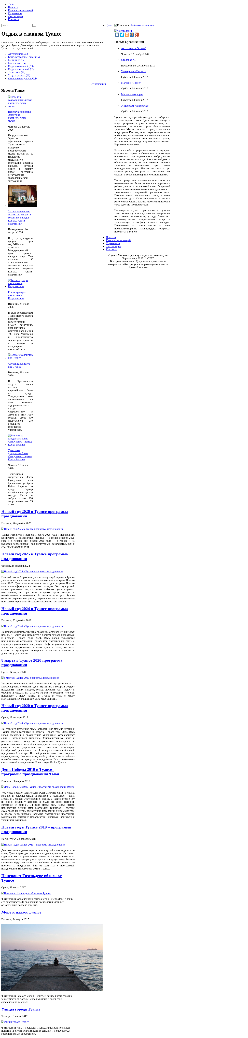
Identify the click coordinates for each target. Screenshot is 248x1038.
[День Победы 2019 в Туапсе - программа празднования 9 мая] (37, 786)
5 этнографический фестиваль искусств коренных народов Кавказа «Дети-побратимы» (19, 217)
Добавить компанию (142, 25)
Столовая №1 (128, 59)
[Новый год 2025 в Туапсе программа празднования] (32, 571)
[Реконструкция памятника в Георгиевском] (20, 286)
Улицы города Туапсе (20, 1009)
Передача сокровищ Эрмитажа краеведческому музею (19, 116)
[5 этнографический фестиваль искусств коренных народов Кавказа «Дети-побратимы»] (22, 205)
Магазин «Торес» (131, 82)
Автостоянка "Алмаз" (133, 48)
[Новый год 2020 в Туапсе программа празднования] (32, 723)
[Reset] (34, 26)
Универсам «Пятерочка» (135, 105)
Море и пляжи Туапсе (21, 912)
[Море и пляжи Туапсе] (52, 990)
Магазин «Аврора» (132, 94)
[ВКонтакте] (117, 35)
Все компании (98, 83)
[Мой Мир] (132, 35)
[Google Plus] (137, 35)
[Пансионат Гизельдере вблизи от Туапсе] (26, 893)
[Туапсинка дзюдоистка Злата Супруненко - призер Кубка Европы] (20, 444)
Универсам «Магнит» (133, 71)
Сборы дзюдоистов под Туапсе (19, 365)
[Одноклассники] (127, 35)
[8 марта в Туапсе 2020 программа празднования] (30, 677)
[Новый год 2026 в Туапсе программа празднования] (32, 529)
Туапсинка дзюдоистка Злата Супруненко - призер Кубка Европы (20, 455)
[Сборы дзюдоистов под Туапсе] (20, 357)
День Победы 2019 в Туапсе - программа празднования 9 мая (30, 771)
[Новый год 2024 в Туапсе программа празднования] (32, 626)
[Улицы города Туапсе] (15, 1021)
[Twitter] (122, 35)
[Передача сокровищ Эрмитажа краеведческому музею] (20, 106)
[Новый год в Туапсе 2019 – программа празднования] (33, 844)
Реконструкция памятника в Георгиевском (16, 295)
